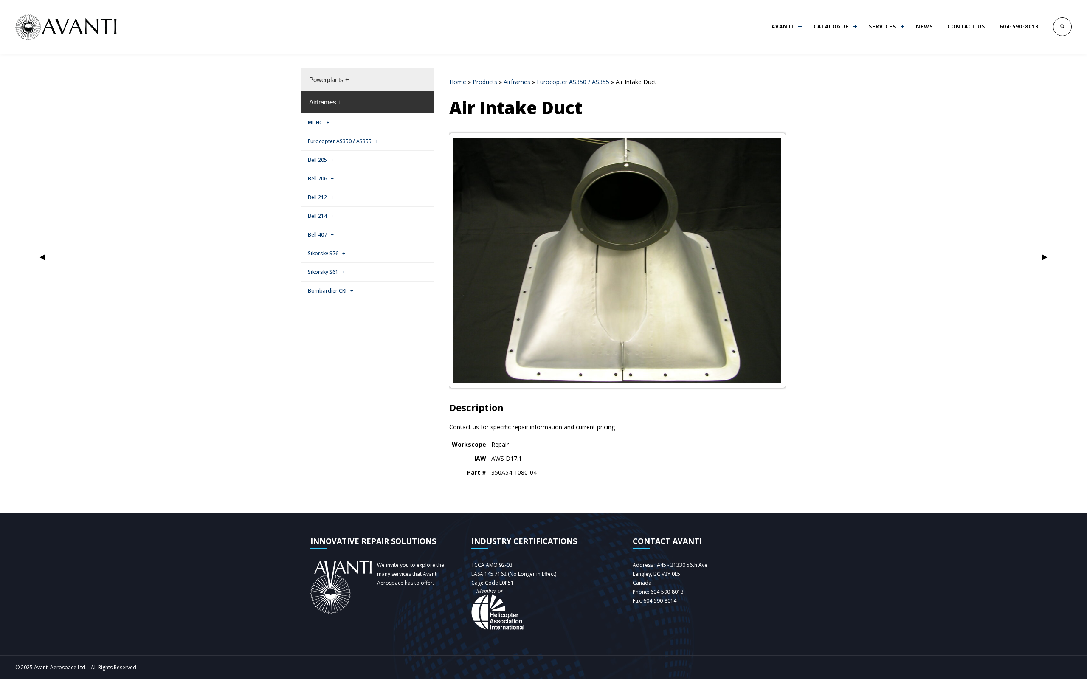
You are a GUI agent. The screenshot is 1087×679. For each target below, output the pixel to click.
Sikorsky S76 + (326, 253)
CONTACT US (966, 26)
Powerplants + (329, 79)
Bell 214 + (321, 216)
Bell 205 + (321, 159)
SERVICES (882, 26)
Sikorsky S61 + (326, 272)
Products (485, 82)
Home (457, 82)
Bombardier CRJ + (330, 290)
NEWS (924, 26)
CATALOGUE (831, 26)
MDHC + (318, 122)
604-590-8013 (1019, 26)
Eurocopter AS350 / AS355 (573, 82)
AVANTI (783, 26)
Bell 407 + (321, 234)
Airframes (517, 82)
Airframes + (325, 102)
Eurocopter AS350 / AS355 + (343, 141)
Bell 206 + (321, 178)
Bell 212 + (321, 197)
